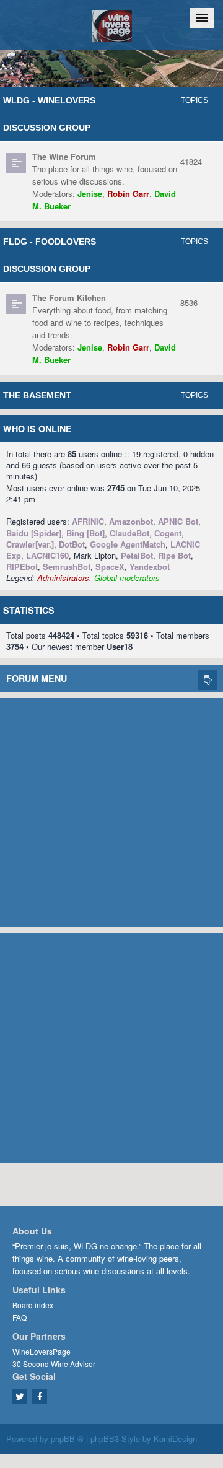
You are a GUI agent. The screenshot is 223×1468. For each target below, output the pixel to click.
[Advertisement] (111, 809)
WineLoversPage (41, 1351)
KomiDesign (175, 1438)
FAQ (19, 1317)
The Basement (37, 395)
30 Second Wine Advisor (53, 1363)
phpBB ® (67, 1438)
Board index (32, 1305)
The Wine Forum (64, 156)
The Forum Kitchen (69, 298)
